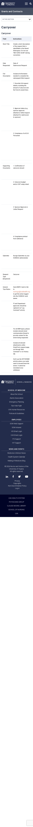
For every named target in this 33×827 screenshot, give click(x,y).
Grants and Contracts (12, 11)
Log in (17, 488)
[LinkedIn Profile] (7, 476)
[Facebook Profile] (13, 476)
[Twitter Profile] (19, 476)
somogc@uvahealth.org (21, 292)
